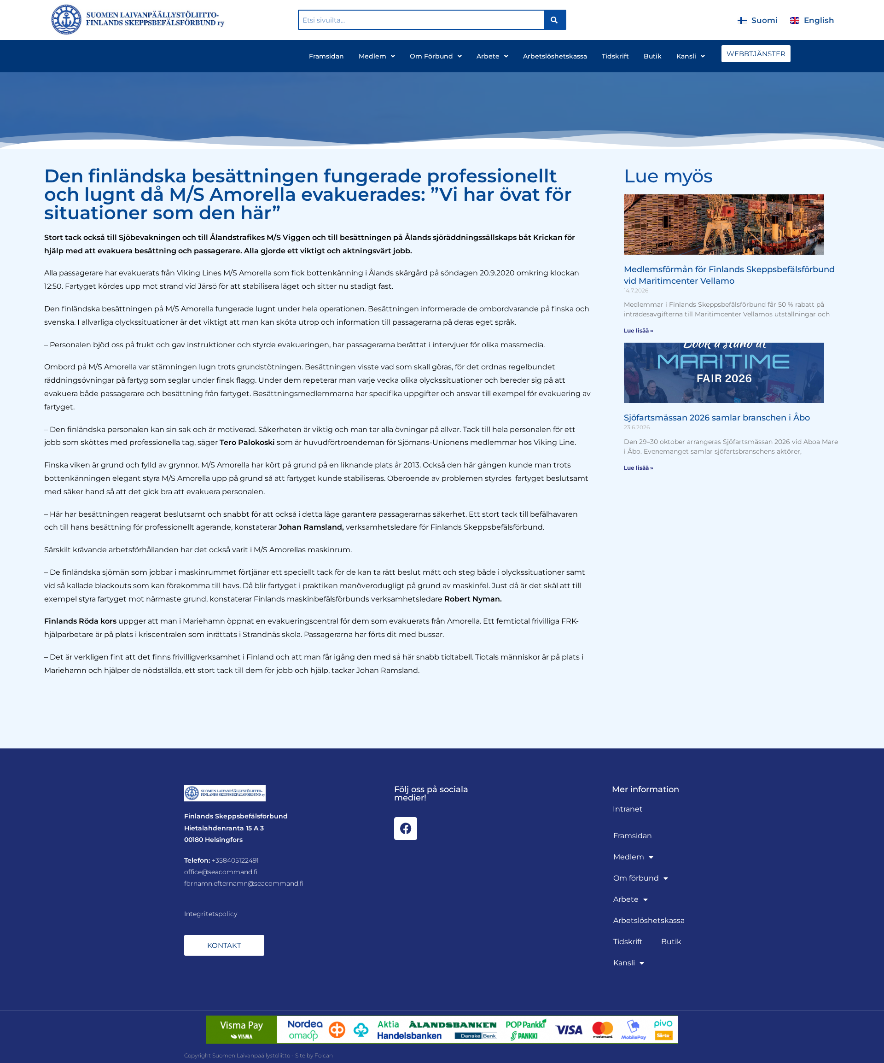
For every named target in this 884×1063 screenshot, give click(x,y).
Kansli (686, 56)
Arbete (488, 56)
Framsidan (326, 56)
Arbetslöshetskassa (555, 56)
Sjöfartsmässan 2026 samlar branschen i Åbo (717, 418)
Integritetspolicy (210, 914)
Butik (653, 56)
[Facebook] (405, 828)
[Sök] (554, 20)
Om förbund (431, 56)
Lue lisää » (638, 330)
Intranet (628, 809)
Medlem (372, 56)
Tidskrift (615, 56)
